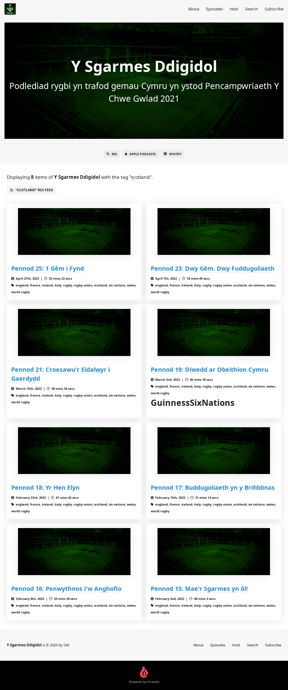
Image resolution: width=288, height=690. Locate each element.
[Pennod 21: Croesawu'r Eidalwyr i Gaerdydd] (74, 332)
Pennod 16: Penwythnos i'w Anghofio (66, 588)
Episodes (214, 9)
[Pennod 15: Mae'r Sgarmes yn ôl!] (213, 551)
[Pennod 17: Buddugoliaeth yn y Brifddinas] (213, 450)
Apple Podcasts (142, 154)
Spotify (175, 154)
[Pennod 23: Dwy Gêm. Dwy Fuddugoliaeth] (213, 231)
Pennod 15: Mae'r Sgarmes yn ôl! (199, 588)
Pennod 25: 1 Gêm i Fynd (47, 268)
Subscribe (274, 9)
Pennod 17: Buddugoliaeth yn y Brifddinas (213, 487)
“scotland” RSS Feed (34, 190)
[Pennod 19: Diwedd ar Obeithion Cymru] (213, 332)
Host (234, 9)
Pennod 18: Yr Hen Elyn (45, 487)
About (193, 9)
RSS (114, 154)
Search (251, 9)
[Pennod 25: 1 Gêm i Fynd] (74, 231)
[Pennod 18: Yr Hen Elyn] (74, 450)
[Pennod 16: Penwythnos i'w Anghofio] (74, 551)
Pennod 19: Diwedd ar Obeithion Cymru (209, 369)
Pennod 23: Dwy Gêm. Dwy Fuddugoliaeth (212, 268)
